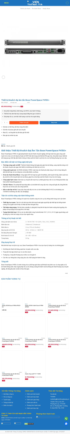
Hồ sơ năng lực (7, 397)
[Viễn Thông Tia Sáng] (35, 3)
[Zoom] (3, 77)
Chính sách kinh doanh (33, 394)
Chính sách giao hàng (33, 399)
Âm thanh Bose (36, 8)
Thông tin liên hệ (8, 402)
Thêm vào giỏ (23, 122)
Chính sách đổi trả (32, 402)
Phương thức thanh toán (34, 405)
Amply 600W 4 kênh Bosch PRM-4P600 (34, 306)
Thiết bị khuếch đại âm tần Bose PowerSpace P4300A (11, 340)
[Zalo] (66, 424)
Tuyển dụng (6, 399)
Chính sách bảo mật (32, 408)
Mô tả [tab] (3, 146)
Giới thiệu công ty (8, 394)
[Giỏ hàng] (67, 3)
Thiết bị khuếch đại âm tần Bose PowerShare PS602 (11, 374)
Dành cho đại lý (7, 405)
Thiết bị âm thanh (25, 8)
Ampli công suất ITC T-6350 (33, 374)
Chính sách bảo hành (33, 397)
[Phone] (66, 418)
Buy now (54, 122)
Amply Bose (46, 8)
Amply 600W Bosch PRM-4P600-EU (11, 306)
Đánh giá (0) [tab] (10, 146)
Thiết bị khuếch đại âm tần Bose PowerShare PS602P (57, 306)
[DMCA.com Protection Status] (29, 424)
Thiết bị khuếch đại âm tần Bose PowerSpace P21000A (57, 340)
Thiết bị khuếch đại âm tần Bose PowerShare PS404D (34, 340)
